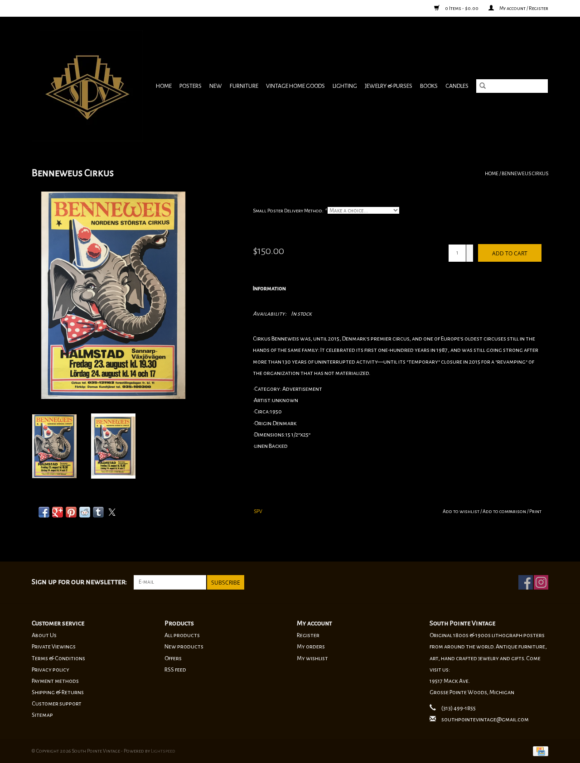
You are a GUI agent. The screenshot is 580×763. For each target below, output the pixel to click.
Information (269, 288)
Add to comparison (505, 511)
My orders (311, 646)
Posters (190, 86)
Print (535, 511)
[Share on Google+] (57, 512)
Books (429, 86)
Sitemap (42, 715)
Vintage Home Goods (295, 86)
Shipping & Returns (58, 692)
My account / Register (523, 8)
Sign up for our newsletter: (79, 582)
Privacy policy (50, 670)
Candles (457, 86)
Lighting (345, 86)
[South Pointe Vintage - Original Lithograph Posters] (88, 85)
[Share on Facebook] (44, 512)
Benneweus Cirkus (525, 173)
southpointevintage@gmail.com (485, 719)
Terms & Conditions (58, 658)
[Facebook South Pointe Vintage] (525, 582)
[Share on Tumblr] (98, 512)
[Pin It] (71, 512)
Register (308, 635)
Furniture (244, 86)
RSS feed (175, 670)
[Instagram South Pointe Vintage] (541, 582)
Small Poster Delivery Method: (289, 210)
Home (164, 86)
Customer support (57, 704)
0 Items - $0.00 (461, 8)
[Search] (482, 86)
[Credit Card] (539, 750)
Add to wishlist (461, 511)
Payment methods (55, 681)
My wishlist (312, 658)
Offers (173, 658)
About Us (44, 635)
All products (182, 635)
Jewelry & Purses (388, 86)
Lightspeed (163, 750)
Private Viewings (54, 646)
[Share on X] (111, 512)
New (215, 86)
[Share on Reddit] (84, 512)
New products (183, 646)
